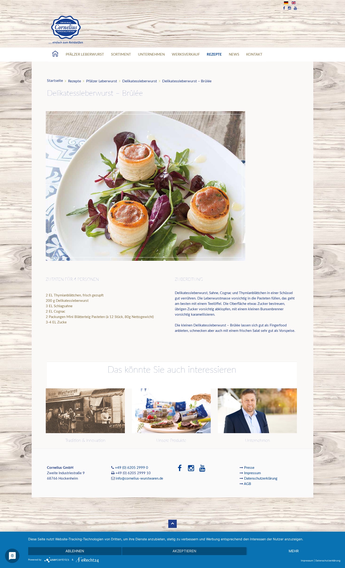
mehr (294, 551)
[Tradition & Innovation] (85, 410)
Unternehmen (151, 54)
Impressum (253, 473)
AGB (247, 484)
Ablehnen (74, 551)
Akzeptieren (184, 551)
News (234, 54)
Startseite (55, 81)
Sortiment (121, 54)
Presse (249, 468)
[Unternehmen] (257, 410)
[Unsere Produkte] (171, 410)
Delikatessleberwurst (139, 81)
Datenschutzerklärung (260, 478)
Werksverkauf (186, 54)
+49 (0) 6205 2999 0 (131, 468)
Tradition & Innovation (85, 441)
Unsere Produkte (171, 441)
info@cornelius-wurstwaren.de (139, 478)
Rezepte (214, 54)
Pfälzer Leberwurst (85, 54)
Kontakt (254, 54)
